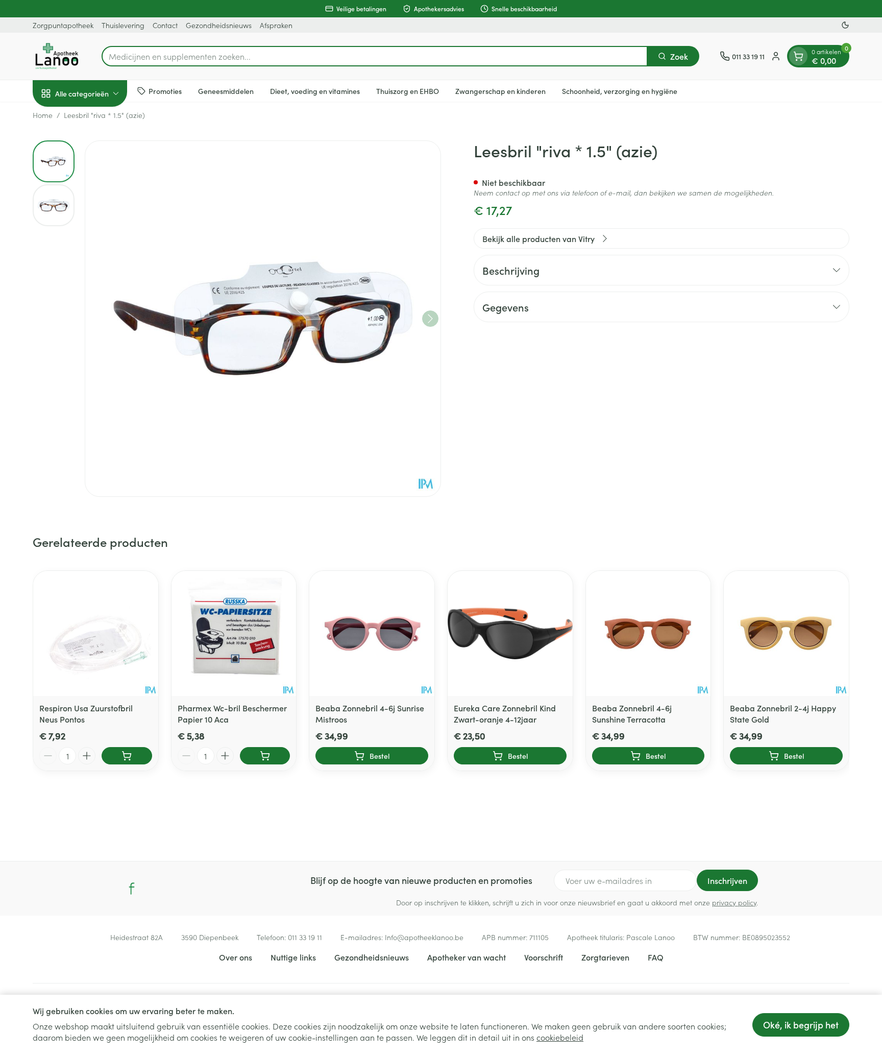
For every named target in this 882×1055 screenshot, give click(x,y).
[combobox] (375, 56)
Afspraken (276, 25)
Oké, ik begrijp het (801, 1024)
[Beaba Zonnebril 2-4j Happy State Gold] (786, 633)
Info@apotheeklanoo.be (424, 937)
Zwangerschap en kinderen (500, 90)
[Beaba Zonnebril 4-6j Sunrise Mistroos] (371, 633)
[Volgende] (430, 318)
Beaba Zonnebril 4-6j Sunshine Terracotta (632, 713)
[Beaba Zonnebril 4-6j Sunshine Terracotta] (648, 633)
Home (43, 115)
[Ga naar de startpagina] (57, 56)
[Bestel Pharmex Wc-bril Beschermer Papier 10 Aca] (265, 755)
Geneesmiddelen (226, 90)
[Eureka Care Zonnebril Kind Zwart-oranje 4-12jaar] (510, 633)
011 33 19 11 (305, 937)
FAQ (656, 957)
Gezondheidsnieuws (219, 25)
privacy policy (734, 902)
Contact (165, 25)
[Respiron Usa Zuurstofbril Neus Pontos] (95, 633)
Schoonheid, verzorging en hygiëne (619, 90)
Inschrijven (727, 880)
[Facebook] (131, 888)
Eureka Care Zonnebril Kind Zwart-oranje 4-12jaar (505, 713)
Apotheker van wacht (466, 957)
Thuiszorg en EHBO (407, 90)
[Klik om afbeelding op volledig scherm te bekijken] (262, 318)
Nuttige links (293, 957)
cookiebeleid (559, 1037)
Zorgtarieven (605, 957)
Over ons (235, 957)
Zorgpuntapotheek (63, 25)
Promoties (165, 90)
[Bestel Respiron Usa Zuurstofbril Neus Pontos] (127, 755)
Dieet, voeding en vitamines (315, 90)
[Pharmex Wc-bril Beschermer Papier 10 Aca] (234, 633)
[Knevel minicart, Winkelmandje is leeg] (798, 56)
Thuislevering (123, 25)
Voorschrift (543, 957)
